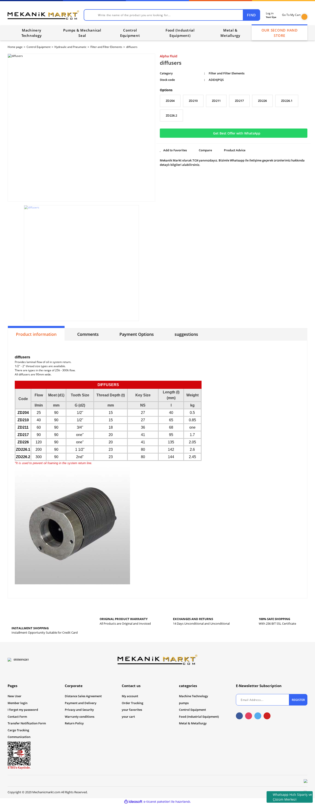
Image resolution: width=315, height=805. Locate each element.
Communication (19, 737)
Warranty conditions (79, 716)
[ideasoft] (133, 801)
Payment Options (136, 334)
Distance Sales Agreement (83, 696)
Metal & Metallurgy (193, 723)
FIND (251, 15)
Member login (17, 703)
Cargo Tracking (18, 730)
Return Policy (74, 723)
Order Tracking (132, 703)
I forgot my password (23, 710)
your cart (128, 716)
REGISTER (298, 700)
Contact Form (17, 716)
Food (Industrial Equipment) (199, 716)
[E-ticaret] (156, 801)
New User (14, 696)
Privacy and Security (79, 710)
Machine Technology (193, 696)
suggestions (186, 334)
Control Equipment (192, 710)
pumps (184, 703)
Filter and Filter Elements (226, 73)
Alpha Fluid (168, 56)
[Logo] (43, 14)
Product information (36, 334)
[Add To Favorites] (173, 150)
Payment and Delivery (80, 703)
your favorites (132, 710)
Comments (88, 334)
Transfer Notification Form (27, 723)
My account (130, 696)
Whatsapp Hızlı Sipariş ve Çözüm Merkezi (292, 797)
